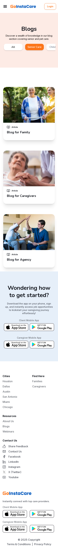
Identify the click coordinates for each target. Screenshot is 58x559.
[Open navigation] (5, 6)
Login (50, 6)
